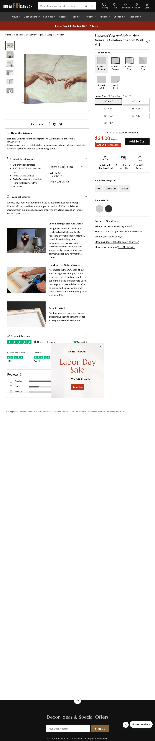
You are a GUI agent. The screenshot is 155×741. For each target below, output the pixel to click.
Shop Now (78, 387)
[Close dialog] (100, 346)
